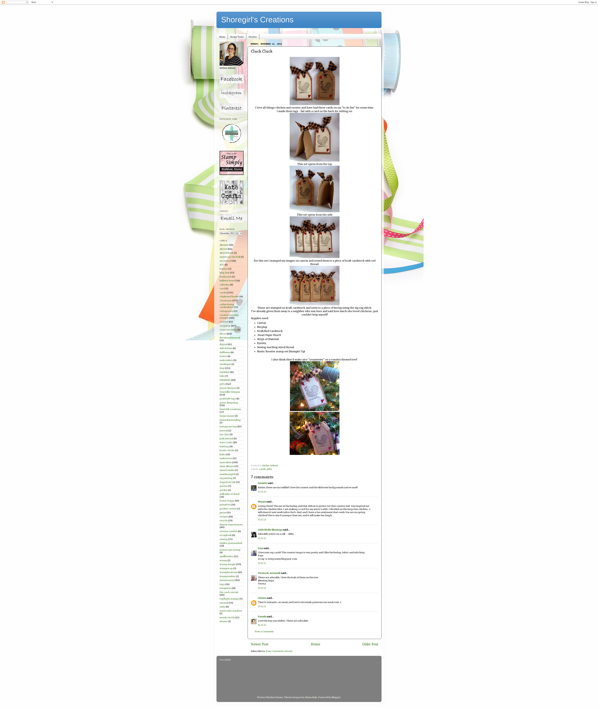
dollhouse (225, 352)
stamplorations (228, 572)
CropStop (225, 325)
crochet (224, 321)
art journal (226, 260)
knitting (224, 446)
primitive (225, 504)
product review (228, 508)
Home (222, 36)
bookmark (225, 276)
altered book (227, 252)
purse (223, 512)
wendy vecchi (227, 617)
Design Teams (237, 36)
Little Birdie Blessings (270, 529)
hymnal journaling (230, 420)
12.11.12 (262, 491)
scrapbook (226, 535)
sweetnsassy (227, 580)
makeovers (226, 458)
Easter (223, 356)
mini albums (227, 466)
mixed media (227, 470)
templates (225, 588)
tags (222, 584)
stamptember (227, 576)
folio (222, 376)
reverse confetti (228, 531)
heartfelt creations (230, 409)
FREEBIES (225, 380)
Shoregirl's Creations (257, 19)
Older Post (370, 644)
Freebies (253, 36)
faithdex (224, 372)
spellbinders (227, 556)
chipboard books (229, 296)
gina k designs (228, 388)
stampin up (226, 568)
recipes (224, 516)
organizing (226, 478)
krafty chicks (227, 450)
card (222, 288)
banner (224, 268)
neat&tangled (227, 474)
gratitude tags (228, 398)
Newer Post (260, 644)
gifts (269, 469)
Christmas (226, 300)
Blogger (336, 697)
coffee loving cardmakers (227, 306)
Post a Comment (264, 631)
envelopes (225, 364)
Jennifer (262, 483)
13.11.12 (262, 519)
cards (262, 469)
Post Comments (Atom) (279, 651)
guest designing (229, 402)
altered (224, 249)
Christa (262, 598)
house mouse (227, 416)
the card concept (229, 592)
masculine (225, 462)
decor (223, 333)
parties (224, 486)
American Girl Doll (230, 257)
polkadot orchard (229, 494)
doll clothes (226, 348)
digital (223, 344)
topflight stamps (229, 598)
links (222, 454)
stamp (223, 560)
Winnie (262, 501)
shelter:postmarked (231, 543)
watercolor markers (231, 610)
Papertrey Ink (227, 482)
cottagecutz (226, 311)
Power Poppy (227, 500)
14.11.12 (262, 625)
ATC (222, 264)
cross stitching (228, 329)
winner (224, 621)
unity (222, 606)
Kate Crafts (226, 442)
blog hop (225, 272)
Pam (260, 548)
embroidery (226, 360)
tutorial (224, 602)
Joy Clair (224, 434)
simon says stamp (230, 549)
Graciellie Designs (230, 392)
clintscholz (311, 697)
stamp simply (227, 564)
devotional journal (230, 337)
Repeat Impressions (231, 524)
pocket (223, 490)
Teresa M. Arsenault (269, 573)
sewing (224, 539)
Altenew (224, 245)
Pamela (262, 616)
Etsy (222, 368)
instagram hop (228, 426)
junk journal (226, 438)
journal (224, 430)
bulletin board (227, 280)
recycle (224, 520)
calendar (225, 284)
